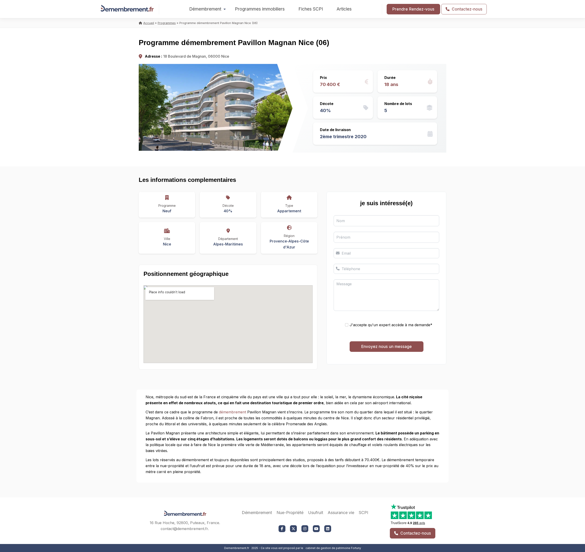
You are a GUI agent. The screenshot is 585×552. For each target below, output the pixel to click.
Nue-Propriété (290, 512)
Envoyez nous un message (386, 346)
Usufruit (315, 512)
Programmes (167, 23)
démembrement (232, 412)
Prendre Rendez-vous (413, 9)
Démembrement (205, 9)
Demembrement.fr (236, 548)
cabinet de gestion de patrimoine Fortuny (333, 548)
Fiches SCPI (310, 9)
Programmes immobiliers (260, 9)
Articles (344, 9)
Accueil (148, 23)
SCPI (363, 512)
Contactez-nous (466, 9)
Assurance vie (341, 512)
